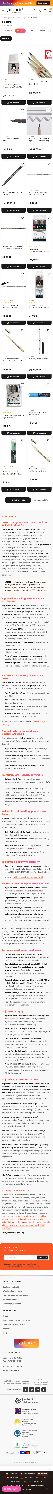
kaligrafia (39, 1219)
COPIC (31, 31)
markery (5, 724)
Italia (27, 1481)
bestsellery (38, 1222)
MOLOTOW (6, 1228)
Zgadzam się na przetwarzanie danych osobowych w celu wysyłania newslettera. (22, 1265)
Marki (18, 18)
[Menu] (3, 10)
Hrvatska (41, 1477)
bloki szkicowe (19, 877)
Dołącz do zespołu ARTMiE (14, 1324)
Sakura (20, 31)
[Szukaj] (34, 10)
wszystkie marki (32, 1225)
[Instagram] (31, 1389)
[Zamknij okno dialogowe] (49, 1469)
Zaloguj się (42, 1257)
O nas (5, 1316)
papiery (31, 1219)
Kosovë (26, 1489)
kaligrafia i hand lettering (12, 1222)
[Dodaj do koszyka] (13, 102)
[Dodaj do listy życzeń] (22, 53)
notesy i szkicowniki (34, 877)
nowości (47, 1222)
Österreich (12, 1477)
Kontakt (6, 1329)
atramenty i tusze (33, 1216)
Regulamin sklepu (10, 1299)
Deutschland (27, 1477)
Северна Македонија (37, 1485)
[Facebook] (25, 1389)
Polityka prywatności (12, 1303)
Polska (42, 1473)
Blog (5, 1333)
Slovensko (11, 1473)
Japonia (25, 18)
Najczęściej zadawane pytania (15, 1295)
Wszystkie (8, 31)
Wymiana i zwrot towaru (13, 1291)
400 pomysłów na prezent (13, 1225)
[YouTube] (37, 1389)
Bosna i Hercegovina (15, 1485)
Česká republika (27, 1473)
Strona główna (8, 18)
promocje (28, 1222)
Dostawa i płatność (11, 1287)
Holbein (42, 31)
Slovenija (16, 1481)
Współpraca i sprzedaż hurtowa (16, 1320)
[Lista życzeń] (44, 10)
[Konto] (39, 10)
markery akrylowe (40, 721)
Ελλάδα (38, 1481)
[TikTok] (43, 1389)
